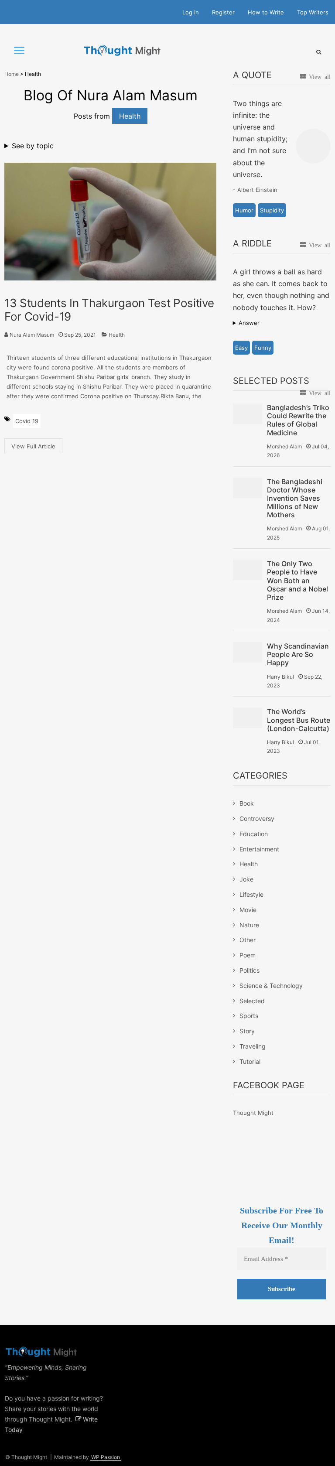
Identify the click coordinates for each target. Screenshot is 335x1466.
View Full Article (33, 446)
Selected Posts (271, 381)
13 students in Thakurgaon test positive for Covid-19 (109, 309)
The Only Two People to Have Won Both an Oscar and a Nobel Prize (297, 580)
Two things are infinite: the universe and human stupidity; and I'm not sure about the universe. (260, 139)
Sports (248, 1015)
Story (247, 1031)
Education (253, 833)
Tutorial (249, 1061)
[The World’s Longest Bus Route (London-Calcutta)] (247, 717)
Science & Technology (271, 985)
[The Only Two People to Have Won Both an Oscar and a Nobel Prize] (247, 570)
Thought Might (253, 1112)
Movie (247, 909)
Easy (241, 347)
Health (117, 334)
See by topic (33, 145)
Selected (252, 1001)
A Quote (252, 75)
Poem (247, 955)
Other (247, 939)
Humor (244, 210)
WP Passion (105, 1457)
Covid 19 (26, 420)
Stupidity (272, 210)
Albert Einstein (257, 189)
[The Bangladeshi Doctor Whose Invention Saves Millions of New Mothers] (247, 488)
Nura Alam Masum (32, 334)
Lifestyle (251, 894)
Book (246, 803)
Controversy (256, 818)
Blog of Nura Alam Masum (111, 95)
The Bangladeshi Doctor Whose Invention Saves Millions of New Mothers (294, 498)
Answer (249, 322)
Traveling (252, 1046)
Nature (249, 925)
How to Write (266, 12)
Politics (249, 970)
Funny (262, 347)
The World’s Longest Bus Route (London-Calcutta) (298, 719)
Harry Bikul (280, 676)
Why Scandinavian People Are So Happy (298, 654)
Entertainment (259, 849)
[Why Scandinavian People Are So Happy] (247, 652)
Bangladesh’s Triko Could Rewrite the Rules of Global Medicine (298, 420)
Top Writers (312, 12)
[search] (318, 52)
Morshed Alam (284, 446)
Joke (246, 879)
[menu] (19, 50)
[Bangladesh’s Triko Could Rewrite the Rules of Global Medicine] (247, 413)
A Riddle (252, 243)
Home (11, 74)
